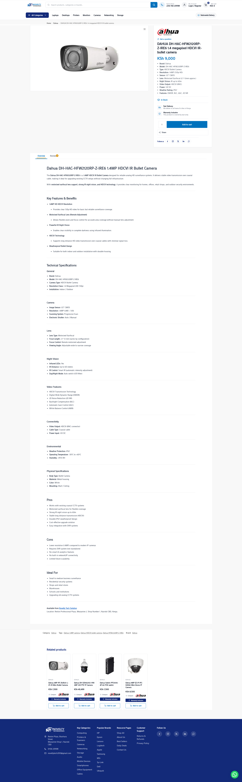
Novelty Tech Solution (68, 608)
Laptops (55, 15)
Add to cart (187, 124)
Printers (76, 15)
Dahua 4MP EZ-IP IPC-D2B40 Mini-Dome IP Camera (134, 685)
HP (98, 732)
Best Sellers (122, 741)
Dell (98, 766)
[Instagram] (173, 141)
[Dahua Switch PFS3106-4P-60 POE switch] (110, 666)
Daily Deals (122, 745)
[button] (209, 5)
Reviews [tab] (54, 155)
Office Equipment (84, 769)
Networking (109, 15)
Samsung (101, 753)
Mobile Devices (83, 761)
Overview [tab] (41, 155)
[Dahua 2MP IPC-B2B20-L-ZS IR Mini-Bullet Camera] (58, 666)
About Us (121, 737)
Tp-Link (100, 762)
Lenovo (100, 741)
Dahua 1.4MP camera (72, 633)
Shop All (120, 732)
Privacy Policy (143, 743)
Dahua (55, 23)
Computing (82, 732)
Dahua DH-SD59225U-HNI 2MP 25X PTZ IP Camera (84, 684)
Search (154, 5)
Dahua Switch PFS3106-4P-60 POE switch (109, 684)
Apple (99, 749)
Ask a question (165, 39)
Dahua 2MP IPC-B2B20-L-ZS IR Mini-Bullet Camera (58, 684)
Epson (99, 737)
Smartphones (83, 765)
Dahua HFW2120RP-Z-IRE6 (113, 633)
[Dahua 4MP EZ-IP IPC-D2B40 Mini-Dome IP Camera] (136, 666)
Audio (79, 757)
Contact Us (121, 749)
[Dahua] (168, 32)
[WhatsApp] (189, 141)
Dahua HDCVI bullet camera (91, 633)
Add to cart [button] (60, 705)
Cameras (97, 15)
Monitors (86, 15)
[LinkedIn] (183, 141)
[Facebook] (167, 141)
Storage (120, 15)
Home (49, 23)
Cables (80, 773)
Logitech (100, 745)
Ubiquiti (100, 770)
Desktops (66, 15)
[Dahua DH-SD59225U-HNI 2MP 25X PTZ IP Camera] (84, 666)
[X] (178, 141)
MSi (98, 758)
